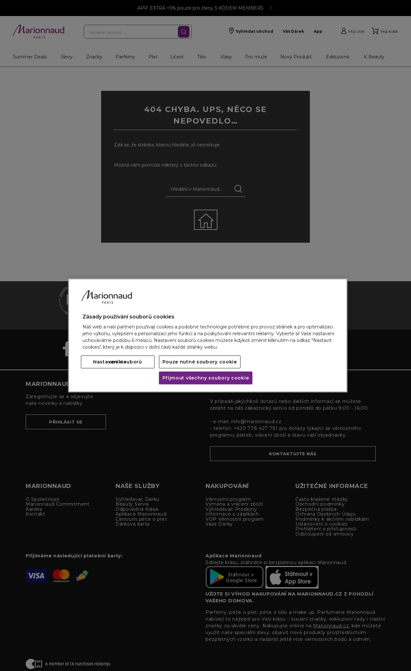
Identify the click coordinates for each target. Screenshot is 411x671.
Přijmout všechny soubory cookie (205, 378)
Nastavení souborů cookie (117, 362)
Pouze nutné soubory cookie (199, 362)
